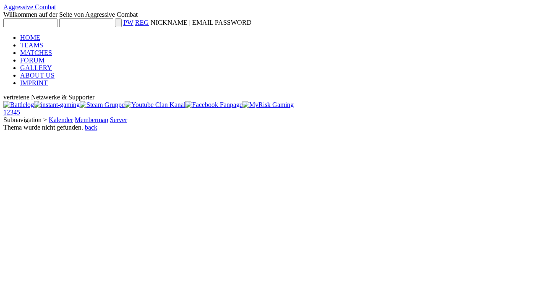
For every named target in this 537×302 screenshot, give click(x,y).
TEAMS (31, 45)
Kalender (61, 119)
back (91, 127)
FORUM (32, 60)
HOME (30, 37)
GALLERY (36, 67)
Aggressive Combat (29, 6)
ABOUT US (37, 75)
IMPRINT (34, 82)
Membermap (91, 119)
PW (128, 22)
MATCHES (36, 52)
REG (142, 22)
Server (118, 119)
